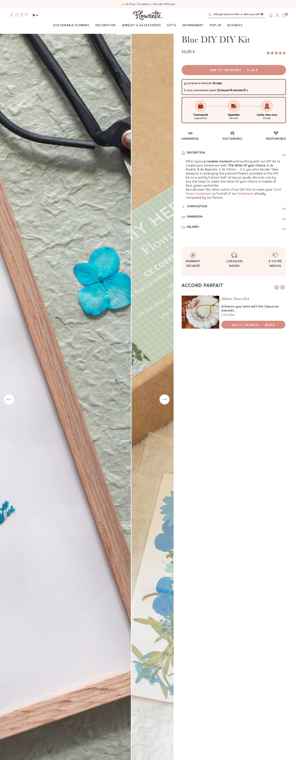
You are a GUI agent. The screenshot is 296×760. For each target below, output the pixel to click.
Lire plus (228, 315)
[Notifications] (271, 15)
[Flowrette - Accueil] (148, 15)
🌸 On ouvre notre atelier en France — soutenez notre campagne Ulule (148, 4)
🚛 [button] (185, 83)
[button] (237, 15)
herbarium (246, 193)
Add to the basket (234, 70)
